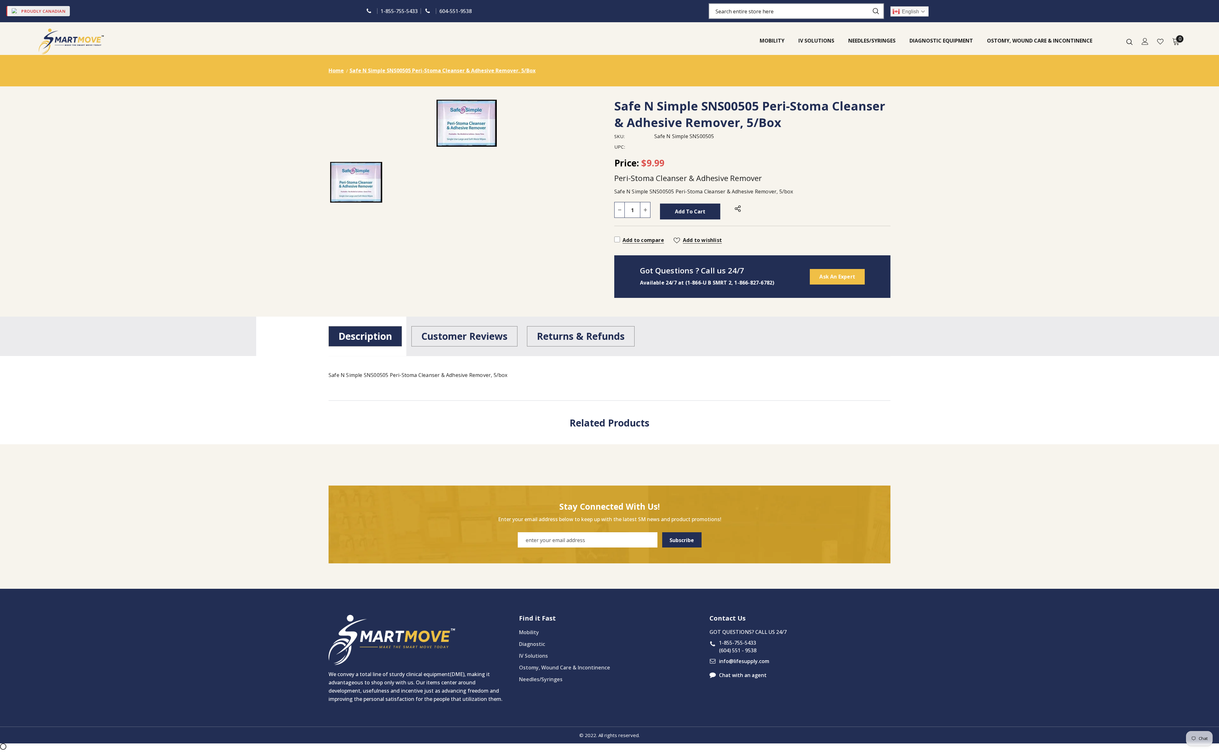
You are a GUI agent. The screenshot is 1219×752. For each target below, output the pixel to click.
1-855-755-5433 (399, 11)
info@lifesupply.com (744, 661)
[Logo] (71, 41)
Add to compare (643, 240)
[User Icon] (1145, 41)
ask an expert (837, 276)
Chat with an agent (743, 675)
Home (336, 70)
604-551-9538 (455, 11)
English (910, 11)
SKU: (619, 136)
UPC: (619, 147)
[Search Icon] (1129, 41)
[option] (467, 123)
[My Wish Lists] (1160, 41)
